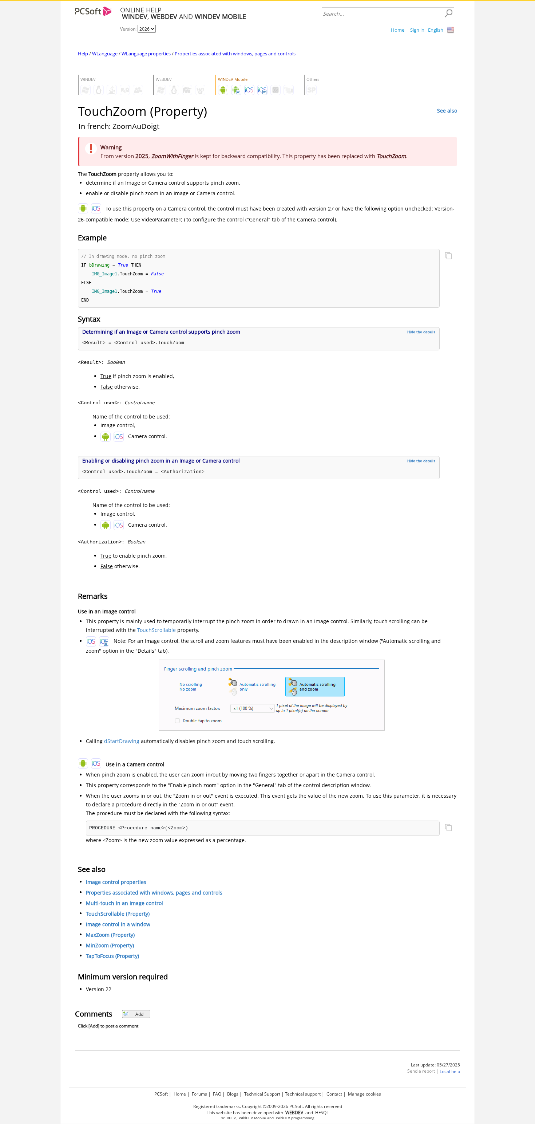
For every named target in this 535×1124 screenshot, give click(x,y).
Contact (334, 1094)
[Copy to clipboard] (448, 256)
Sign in (417, 30)
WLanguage (105, 53)
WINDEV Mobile (252, 1118)
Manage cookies (364, 1094)
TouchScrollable (156, 629)
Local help (450, 1071)
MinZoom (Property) (110, 945)
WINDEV (283, 1118)
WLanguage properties (146, 53)
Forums (199, 1094)
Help (83, 53)
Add (139, 1014)
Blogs (232, 1094)
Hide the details (421, 331)
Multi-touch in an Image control (124, 903)
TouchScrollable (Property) (118, 913)
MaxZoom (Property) (110, 934)
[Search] (448, 13)
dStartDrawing (121, 741)
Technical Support (262, 1094)
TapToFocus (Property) (112, 955)
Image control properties (116, 882)
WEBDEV (228, 1118)
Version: (129, 29)
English (435, 30)
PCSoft (161, 1094)
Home (397, 30)
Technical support (303, 1094)
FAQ (217, 1094)
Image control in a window (118, 924)
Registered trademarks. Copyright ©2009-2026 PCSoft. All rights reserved (267, 1106)
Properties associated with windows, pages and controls (235, 53)
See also (447, 110)
